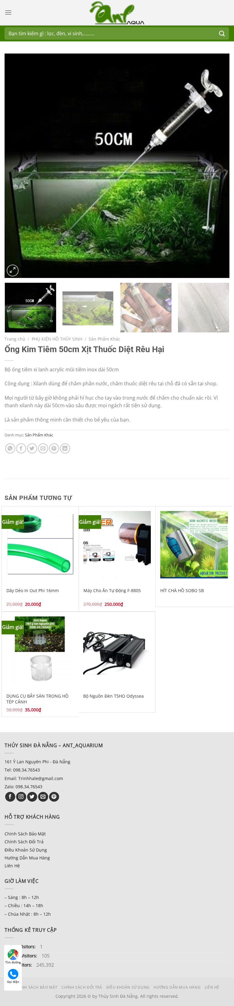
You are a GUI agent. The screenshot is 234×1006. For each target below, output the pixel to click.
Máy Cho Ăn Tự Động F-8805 (112, 590)
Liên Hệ (12, 866)
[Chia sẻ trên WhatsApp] (10, 448)
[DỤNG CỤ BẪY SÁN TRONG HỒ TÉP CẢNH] (40, 650)
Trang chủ (15, 339)
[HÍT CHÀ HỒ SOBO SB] (194, 544)
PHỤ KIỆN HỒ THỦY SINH (57, 339)
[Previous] (16, 165)
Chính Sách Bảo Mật (25, 834)
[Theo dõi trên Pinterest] (54, 797)
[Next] (217, 165)
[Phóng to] (13, 270)
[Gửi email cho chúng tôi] (43, 797)
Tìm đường (13, 962)
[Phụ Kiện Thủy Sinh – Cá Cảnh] (117, 13)
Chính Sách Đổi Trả (24, 842)
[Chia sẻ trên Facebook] (21, 448)
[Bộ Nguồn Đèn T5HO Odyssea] (117, 650)
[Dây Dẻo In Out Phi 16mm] (40, 544)
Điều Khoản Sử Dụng (26, 850)
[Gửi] (222, 33)
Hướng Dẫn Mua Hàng (27, 858)
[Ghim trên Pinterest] (54, 448)
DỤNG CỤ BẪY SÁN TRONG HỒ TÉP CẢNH (37, 699)
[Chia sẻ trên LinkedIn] (65, 448)
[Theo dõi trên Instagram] (21, 797)
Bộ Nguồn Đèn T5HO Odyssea (113, 696)
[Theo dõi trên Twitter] (32, 797)
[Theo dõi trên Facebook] (10, 797)
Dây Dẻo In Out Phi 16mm (32, 590)
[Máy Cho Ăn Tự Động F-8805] (117, 544)
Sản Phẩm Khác (104, 339)
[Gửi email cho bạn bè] (43, 448)
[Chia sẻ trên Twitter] (32, 448)
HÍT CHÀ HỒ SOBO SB (182, 590)
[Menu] (8, 12)
